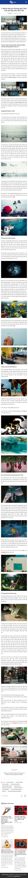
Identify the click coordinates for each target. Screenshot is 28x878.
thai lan (4, 791)
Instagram (3, 552)
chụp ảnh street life (15, 784)
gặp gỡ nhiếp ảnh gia (7, 785)
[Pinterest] (25, 795)
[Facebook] (21, 795)
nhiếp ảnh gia (17, 785)
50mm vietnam (19, 782)
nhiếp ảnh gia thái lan (7, 787)
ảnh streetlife (5, 784)
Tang (24, 411)
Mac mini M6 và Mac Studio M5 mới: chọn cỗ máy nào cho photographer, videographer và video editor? (6, 820)
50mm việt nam (10, 782)
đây (14, 196)
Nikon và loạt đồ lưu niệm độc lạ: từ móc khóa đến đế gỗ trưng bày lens (7, 851)
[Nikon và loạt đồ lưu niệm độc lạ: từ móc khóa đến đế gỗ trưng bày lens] (7, 843)
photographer (6, 789)
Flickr (23, 550)
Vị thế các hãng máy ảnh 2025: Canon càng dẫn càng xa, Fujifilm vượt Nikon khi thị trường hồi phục (20, 852)
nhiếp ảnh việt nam (19, 787)
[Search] (26, 2)
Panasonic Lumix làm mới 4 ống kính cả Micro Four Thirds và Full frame (20, 818)
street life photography (16, 789)
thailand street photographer (14, 791)
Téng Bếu (9, 13)
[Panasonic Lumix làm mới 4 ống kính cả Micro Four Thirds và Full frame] (21, 810)
